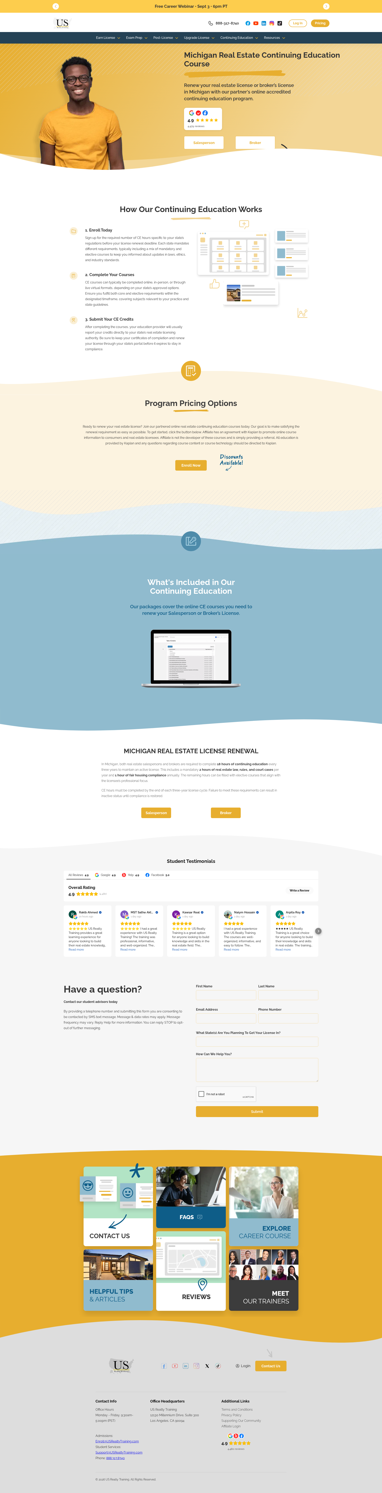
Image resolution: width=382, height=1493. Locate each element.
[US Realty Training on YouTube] (256, 23)
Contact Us (270, 1366)
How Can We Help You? (214, 1054)
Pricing (320, 23)
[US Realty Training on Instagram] (272, 23)
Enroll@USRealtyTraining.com (117, 1441)
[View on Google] (73, 914)
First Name (204, 986)
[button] (56, 6)
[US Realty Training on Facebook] (248, 23)
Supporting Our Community (241, 1421)
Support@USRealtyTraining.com (119, 1452)
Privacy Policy (231, 1415)
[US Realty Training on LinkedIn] (264, 23)
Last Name (266, 986)
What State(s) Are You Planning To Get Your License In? (238, 1033)
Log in (298, 23)
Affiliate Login (231, 1426)
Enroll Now (191, 465)
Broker (255, 143)
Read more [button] (76, 949)
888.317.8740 (115, 1458)
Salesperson (204, 143)
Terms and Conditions (237, 1409)
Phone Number (270, 1009)
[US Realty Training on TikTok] (280, 23)
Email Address (207, 1009)
